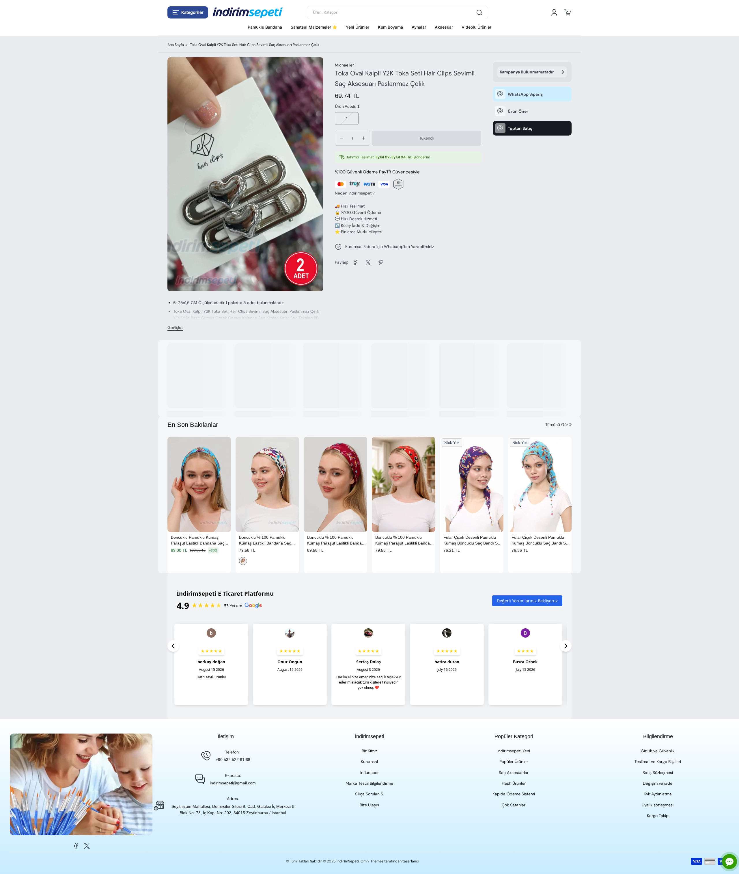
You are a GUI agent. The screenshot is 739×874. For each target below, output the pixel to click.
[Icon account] (554, 12)
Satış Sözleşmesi (658, 772)
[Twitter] (86, 845)
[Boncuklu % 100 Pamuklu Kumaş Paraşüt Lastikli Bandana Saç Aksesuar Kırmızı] (403, 484)
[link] (355, 262)
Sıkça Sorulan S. (369, 794)
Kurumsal (369, 761)
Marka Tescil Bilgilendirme (369, 783)
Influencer (369, 772)
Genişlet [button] (175, 327)
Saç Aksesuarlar (514, 772)
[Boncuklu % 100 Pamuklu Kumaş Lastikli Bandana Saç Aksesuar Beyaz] (267, 484)
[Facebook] (75, 845)
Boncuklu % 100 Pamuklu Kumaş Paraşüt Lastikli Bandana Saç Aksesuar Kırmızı (404, 540)
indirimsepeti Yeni (513, 750)
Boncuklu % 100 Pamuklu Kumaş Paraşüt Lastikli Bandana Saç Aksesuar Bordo (336, 540)
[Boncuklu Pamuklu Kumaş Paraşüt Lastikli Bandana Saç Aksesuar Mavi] (199, 484)
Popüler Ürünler (513, 761)
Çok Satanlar (513, 805)
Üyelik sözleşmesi (657, 805)
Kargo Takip (658, 815)
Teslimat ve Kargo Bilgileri (658, 761)
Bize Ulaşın (369, 805)
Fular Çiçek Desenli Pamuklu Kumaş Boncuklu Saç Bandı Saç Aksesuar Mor (472, 540)
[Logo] (248, 13)
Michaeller (344, 65)
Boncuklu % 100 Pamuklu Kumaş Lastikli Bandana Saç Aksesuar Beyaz (265, 540)
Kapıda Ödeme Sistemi (513, 794)
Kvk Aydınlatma (658, 794)
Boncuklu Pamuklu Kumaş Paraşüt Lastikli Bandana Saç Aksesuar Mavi (197, 540)
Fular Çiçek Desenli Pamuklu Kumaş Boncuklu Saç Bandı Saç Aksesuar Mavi (541, 540)
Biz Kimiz (369, 750)
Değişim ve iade (657, 783)
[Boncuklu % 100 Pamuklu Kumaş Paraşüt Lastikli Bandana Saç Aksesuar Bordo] (335, 484)
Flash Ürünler (514, 783)
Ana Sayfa (175, 44)
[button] (187, 12)
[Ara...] (479, 12)
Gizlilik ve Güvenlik (658, 750)
